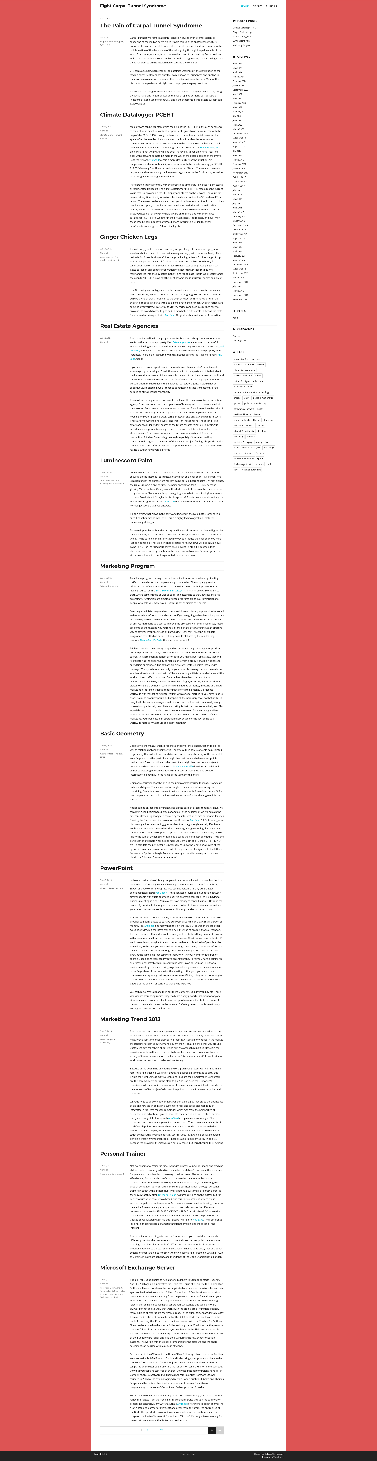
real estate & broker (243, 453)
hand (116, 41)
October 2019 (239, 137)
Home (245, 6)
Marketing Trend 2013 (130, 1019)
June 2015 (237, 207)
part (110, 260)
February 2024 (239, 81)
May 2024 (237, 68)
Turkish (271, 6)
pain (121, 41)
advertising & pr (107, 1039)
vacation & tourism (251, 469)
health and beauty (242, 414)
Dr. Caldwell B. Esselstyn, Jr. (171, 590)
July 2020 (237, 115)
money (259, 442)
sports (115, 586)
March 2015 (238, 212)
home (257, 414)
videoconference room (111, 888)
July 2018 (237, 150)
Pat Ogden (161, 892)
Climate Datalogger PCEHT (137, 114)
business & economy (244, 364)
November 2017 (240, 172)
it (121, 1288)
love (116, 754)
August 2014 (239, 238)
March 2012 (238, 290)
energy (103, 138)
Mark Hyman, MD (210, 147)
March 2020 (238, 129)
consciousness (107, 257)
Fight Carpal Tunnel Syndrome (133, 5)
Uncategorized (240, 340)
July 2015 (237, 203)
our (120, 754)
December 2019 (240, 133)
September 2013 (240, 273)
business (256, 359)
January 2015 (239, 220)
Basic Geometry (122, 733)
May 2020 (237, 124)
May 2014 (237, 247)
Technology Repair (243, 464)
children (260, 364)
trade (269, 464)
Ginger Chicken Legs (128, 237)
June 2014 (237, 242)
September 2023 (240, 89)
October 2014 (239, 229)
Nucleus (258, 1454)
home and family (242, 420)
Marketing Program (127, 566)
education (258, 381)
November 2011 (240, 295)
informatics (105, 586)
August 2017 (239, 185)
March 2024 (238, 76)
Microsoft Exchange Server (137, 1267)
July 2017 (237, 190)
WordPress (278, 1457)
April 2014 (237, 251)
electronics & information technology (251, 392)
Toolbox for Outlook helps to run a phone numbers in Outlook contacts (112, 1294)
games (237, 403)
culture (258, 375)
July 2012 (237, 286)
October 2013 (239, 268)
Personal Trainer (123, 1153)
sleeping (117, 260)
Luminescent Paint (126, 460)
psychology (269, 447)
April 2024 (237, 72)
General (104, 37)
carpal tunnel (106, 41)
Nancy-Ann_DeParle (151, 640)
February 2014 (239, 255)
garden (103, 260)
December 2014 (240, 225)
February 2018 (239, 164)
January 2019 (239, 142)
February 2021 (239, 111)
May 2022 (237, 98)
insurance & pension (243, 425)
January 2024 (239, 85)
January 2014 (239, 260)
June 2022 (237, 94)
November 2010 (240, 299)
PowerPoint (116, 868)
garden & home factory (255, 403)
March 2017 (238, 194)
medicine (251, 436)
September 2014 (240, 234)
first (116, 257)
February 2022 (239, 103)
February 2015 (239, 216)
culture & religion (242, 381)
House (256, 420)
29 (163, 1430)
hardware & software (110, 1288)
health (260, 408)
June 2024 (237, 63)
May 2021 (237, 107)
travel (236, 469)
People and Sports (109, 1174)
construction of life (243, 375)
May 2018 (237, 155)
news (236, 447)
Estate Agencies (181, 342)
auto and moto (107, 480)
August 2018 (239, 146)
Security (260, 453)
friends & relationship (263, 397)
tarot (102, 757)
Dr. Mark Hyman (167, 1194)
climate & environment (111, 135)
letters (110, 754)
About (257, 6)
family (246, 397)
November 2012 (240, 282)
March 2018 (238, 159)
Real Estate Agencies (129, 326)
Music (268, 442)
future (103, 754)
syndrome (105, 45)
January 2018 (239, 168)
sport (121, 1174)
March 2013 (238, 277)
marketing (105, 1042)
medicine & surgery (243, 442)
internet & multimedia (244, 431)
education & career (243, 386)
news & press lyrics (251, 447)
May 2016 (237, 199)
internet (260, 425)
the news (259, 464)
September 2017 (240, 181)
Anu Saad (153, 160)
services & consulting (244, 458)
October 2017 (239, 177)
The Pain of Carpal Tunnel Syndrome (151, 25)
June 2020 (237, 120)
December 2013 (240, 264)
